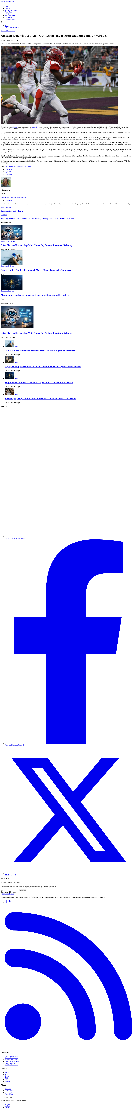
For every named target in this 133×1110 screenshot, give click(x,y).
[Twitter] (9, 902)
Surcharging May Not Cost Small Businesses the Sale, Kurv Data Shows (40, 398)
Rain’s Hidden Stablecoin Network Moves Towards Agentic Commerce (36, 270)
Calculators (8, 17)
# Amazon (11, 166)
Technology (8, 12)
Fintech (7, 7)
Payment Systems (10, 19)
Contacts (7, 1106)
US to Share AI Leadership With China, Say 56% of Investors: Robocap (36, 245)
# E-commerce (18, 166)
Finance (7, 8)
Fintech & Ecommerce (11, 27)
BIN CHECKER (10, 15)
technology (35, 127)
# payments (27, 166)
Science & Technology (8, 241)
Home (6, 26)
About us (7, 1104)
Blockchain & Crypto (11, 10)
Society (7, 14)
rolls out (14, 127)
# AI (5, 166)
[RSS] (68, 1048)
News (2, 329)
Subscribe (23, 890)
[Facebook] (6, 902)
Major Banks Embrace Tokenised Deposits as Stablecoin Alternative (35, 295)
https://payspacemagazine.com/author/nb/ (13, 197)
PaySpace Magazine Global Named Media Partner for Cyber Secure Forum (43, 366)
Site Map (7, 1107)
